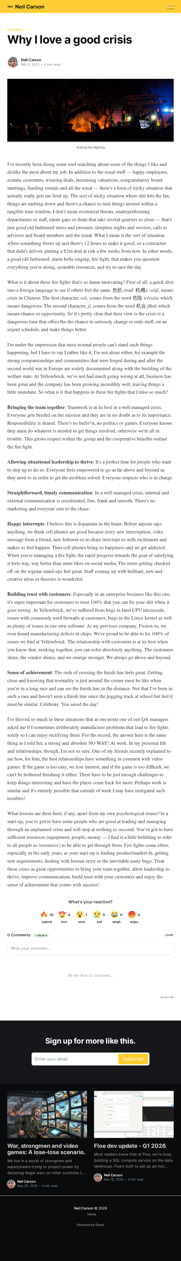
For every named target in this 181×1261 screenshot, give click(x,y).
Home (91, 1214)
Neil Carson (31, 59)
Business (15, 30)
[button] (170, 6)
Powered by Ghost (90, 1225)
